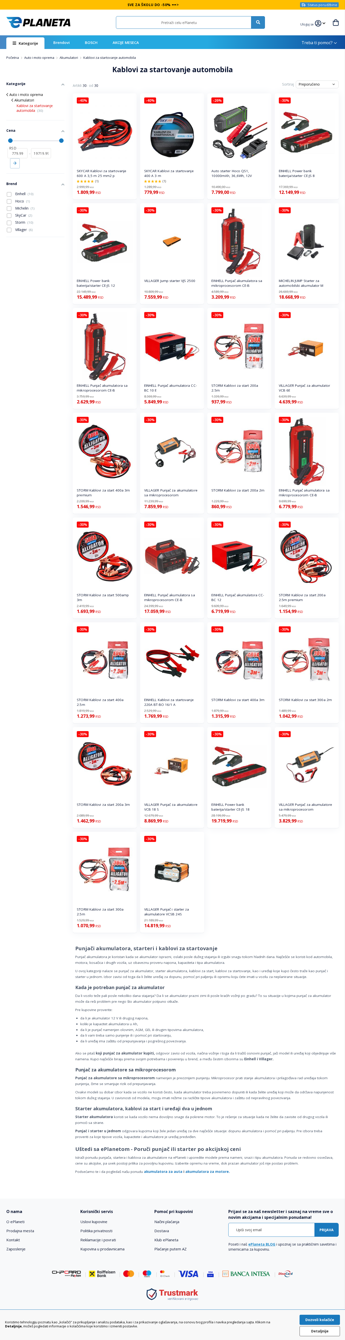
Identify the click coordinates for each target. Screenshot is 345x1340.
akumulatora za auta (163, 1171)
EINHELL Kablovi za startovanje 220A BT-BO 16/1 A (169, 702)
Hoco (22, 201)
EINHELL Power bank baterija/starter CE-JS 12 (96, 283)
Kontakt (13, 1239)
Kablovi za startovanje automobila (34, 108)
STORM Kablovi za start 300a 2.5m (100, 911)
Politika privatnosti (96, 1230)
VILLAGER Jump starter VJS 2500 (169, 280)
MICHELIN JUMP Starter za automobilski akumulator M (301, 283)
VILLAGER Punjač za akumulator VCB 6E (304, 388)
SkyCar (23, 215)
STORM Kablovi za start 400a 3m (237, 700)
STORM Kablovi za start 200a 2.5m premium (302, 597)
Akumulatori (69, 57)
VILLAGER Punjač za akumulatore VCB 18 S (171, 807)
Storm (23, 222)
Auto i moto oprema (39, 57)
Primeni (15, 163)
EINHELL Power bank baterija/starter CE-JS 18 (230, 807)
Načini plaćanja (166, 1221)
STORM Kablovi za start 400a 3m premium (103, 492)
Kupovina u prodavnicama (102, 1248)
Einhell (24, 193)
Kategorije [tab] (16, 83)
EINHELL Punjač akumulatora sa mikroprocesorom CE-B (236, 283)
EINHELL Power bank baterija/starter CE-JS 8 (297, 173)
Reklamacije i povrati (98, 1239)
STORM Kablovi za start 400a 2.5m (100, 702)
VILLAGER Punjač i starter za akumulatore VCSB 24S (166, 911)
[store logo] (38, 22)
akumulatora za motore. (207, 1171)
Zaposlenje (16, 1248)
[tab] (40, 1212)
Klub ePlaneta (166, 1239)
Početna (13, 57)
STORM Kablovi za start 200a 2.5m (234, 388)
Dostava (161, 1230)
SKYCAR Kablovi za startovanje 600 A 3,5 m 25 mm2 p (101, 173)
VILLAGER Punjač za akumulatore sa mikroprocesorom (171, 492)
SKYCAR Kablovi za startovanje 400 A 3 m (169, 173)
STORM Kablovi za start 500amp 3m (103, 597)
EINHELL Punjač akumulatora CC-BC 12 (237, 597)
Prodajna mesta (20, 1230)
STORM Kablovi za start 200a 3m (103, 804)
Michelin (24, 208)
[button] (307, 23)
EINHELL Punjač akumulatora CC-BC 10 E (170, 388)
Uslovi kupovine (93, 1221)
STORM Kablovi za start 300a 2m (305, 700)
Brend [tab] (11, 183)
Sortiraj (288, 84)
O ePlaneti (15, 1221)
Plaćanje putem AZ (170, 1248)
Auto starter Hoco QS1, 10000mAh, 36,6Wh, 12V (231, 173)
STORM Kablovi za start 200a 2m (237, 490)
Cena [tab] (10, 130)
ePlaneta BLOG (261, 1244)
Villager (23, 229)
